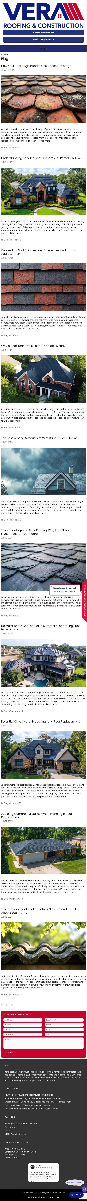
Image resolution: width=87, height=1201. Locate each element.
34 (7, 1004)
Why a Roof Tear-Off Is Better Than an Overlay (33, 346)
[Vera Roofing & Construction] (43, 15)
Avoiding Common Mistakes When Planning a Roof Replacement (36, 815)
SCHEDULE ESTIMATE (43, 32)
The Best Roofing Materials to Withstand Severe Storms (39, 438)
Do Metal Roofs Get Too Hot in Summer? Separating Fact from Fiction (40, 627)
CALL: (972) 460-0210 (43, 40)
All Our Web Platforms (15, 1134)
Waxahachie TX (16, 427)
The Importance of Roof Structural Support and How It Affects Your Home (38, 911)
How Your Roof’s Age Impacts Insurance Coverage (36, 66)
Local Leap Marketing (37, 1192)
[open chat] (84, 1189)
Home (3, 54)
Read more (44, 140)
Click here (15, 1157)
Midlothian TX (15, 147)
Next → (11, 1004)
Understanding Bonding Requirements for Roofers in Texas (42, 158)
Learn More (49, 1080)
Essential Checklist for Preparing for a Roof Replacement (40, 722)
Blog (6, 147)
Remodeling (10, 1127)
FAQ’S (7, 1130)
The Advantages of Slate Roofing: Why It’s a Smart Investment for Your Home (36, 532)
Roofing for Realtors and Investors (21, 1123)
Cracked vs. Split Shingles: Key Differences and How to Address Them (38, 252)
